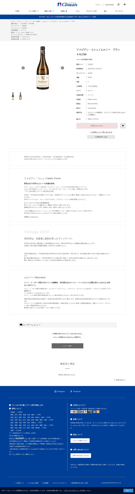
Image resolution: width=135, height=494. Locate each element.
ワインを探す (32, 11)
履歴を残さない (121, 380)
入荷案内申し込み (101, 137)
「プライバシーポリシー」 (71, 490)
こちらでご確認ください (80, 440)
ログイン (98, 5)
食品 (105, 11)
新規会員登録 (109, 5)
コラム (78, 11)
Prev (23, 68)
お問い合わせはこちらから (80, 455)
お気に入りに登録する (123, 126)
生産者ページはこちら (31, 217)
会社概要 (45, 483)
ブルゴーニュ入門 (91, 11)
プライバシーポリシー (60, 483)
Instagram (61, 391)
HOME (17, 11)
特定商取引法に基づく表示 (80, 483)
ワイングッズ (119, 11)
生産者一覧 (64, 11)
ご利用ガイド (20, 483)
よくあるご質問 (33, 483)
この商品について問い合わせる (101, 132)
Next (62, 68)
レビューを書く (67, 346)
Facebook (77, 391)
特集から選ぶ (48, 11)
